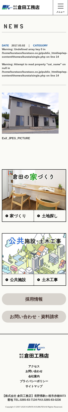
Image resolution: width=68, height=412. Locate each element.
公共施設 (18, 279)
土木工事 (50, 279)
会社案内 (34, 376)
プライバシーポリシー (34, 381)
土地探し (50, 216)
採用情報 (34, 299)
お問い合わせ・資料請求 (34, 316)
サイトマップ (34, 386)
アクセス (34, 366)
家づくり (18, 216)
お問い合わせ (34, 371)
